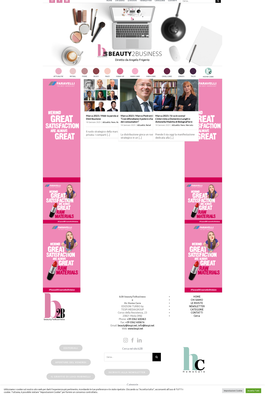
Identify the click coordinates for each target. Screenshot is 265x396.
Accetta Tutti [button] (253, 391)
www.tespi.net (135, 328)
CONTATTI (197, 312)
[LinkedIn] (139, 340)
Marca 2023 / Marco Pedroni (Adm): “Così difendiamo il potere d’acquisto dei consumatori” (140, 118)
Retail (148, 125)
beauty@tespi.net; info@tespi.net (136, 325)
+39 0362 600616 (134, 322)
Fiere (113, 122)
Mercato (189, 125)
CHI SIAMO (197, 299)
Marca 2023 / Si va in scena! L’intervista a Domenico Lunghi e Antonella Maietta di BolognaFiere (173, 118)
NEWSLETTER (197, 306)
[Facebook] (132, 340)
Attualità (106, 122)
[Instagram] (125, 340)
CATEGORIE (197, 309)
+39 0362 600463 (136, 319)
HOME (196, 296)
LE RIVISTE (197, 303)
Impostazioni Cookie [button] (233, 391)
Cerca (197, 315)
